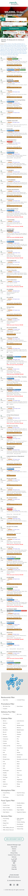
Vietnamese (9, 54)
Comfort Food (6, 805)
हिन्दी (14, 863)
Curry (5, 46)
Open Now (5, 700)
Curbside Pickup (21, 700)
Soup (6, 53)
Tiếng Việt (14, 869)
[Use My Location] (3, 19)
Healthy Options (20, 803)
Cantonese (10, 45)
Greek (25, 46)
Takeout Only (20, 828)
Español (14, 865)
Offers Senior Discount (8, 830)
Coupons (5, 708)
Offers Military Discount (8, 827)
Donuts (13, 46)
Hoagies (15, 48)
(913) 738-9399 (15, 875)
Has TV (4, 825)
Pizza (23, 50)
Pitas (20, 50)
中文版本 (14, 861)
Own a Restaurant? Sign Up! (14, 839)
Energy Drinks (18, 46)
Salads (12, 52)
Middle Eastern (3, 50)
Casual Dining (6, 792)
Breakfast (19, 44)
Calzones (6, 45)
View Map (22, 32)
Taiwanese (24, 53)
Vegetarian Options (21, 812)
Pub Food (19, 745)
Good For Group (21, 792)
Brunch (23, 44)
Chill (4, 795)
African (5, 44)
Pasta (16, 50)
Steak (9, 53)
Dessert (10, 46)
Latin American (11, 49)
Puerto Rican (5, 52)
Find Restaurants (14, 28)
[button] (17, 684)
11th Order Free (6, 706)
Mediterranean (20, 49)
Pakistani (12, 50)
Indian (23, 48)
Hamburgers (7, 48)
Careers (14, 851)
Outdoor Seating (21, 822)
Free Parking (6, 818)
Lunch (15, 49)
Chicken (14, 45)
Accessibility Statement (15, 880)
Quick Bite (19, 807)
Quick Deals (20, 706)
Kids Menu (19, 805)
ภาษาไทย (14, 867)
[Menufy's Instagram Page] (14, 885)
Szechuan (17, 53)
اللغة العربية (14, 859)
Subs (11, 53)
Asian (13, 44)
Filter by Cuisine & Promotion (10, 32)
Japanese (2, 49)
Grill (1, 48)
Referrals (14, 857)
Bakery (15, 44)
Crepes (1, 46)
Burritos (2, 45)
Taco (21, 53)
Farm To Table (6, 807)
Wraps (17, 54)
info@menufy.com (14, 877)
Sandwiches (16, 52)
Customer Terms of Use (14, 855)
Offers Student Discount (20, 819)
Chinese (18, 45)
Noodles (8, 50)
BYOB (4, 803)
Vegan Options (20, 809)
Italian (26, 48)
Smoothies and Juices (22, 759)
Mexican (25, 49)
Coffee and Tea (24, 45)
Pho (18, 50)
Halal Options (6, 812)
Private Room (20, 826)
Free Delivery (6, 714)
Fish (22, 46)
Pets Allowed (20, 824)
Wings (14, 54)
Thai (1, 54)
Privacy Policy (14, 853)
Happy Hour (6, 823)
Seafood (20, 52)
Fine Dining (5, 797)
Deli (7, 46)
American (9, 44)
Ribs (9, 52)
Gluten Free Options (7, 809)
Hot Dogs (20, 48)
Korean (6, 49)
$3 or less (19, 714)
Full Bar (5, 820)
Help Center (14, 846)
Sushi (14, 53)
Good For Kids (20, 795)
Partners (14, 849)
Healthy (11, 48)
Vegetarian (5, 54)
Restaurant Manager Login (14, 844)
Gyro (3, 48)
